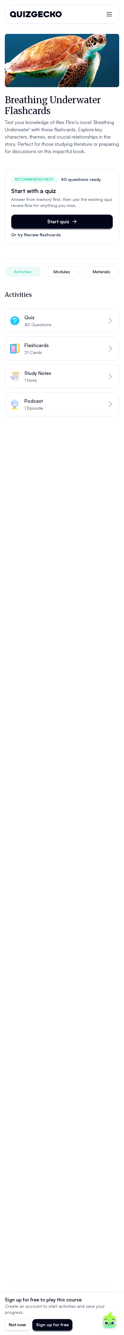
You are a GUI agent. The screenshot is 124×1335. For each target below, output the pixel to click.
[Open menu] (109, 14)
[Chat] (109, 1320)
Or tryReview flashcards (36, 234)
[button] (62, 321)
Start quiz (58, 221)
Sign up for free (52, 1324)
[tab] (23, 271)
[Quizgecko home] (36, 14)
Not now (17, 1324)
